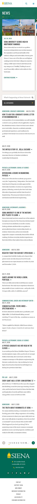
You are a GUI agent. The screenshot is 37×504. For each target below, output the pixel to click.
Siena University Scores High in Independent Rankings (16, 43)
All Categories (8, 103)
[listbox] (18, 103)
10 (26, 443)
